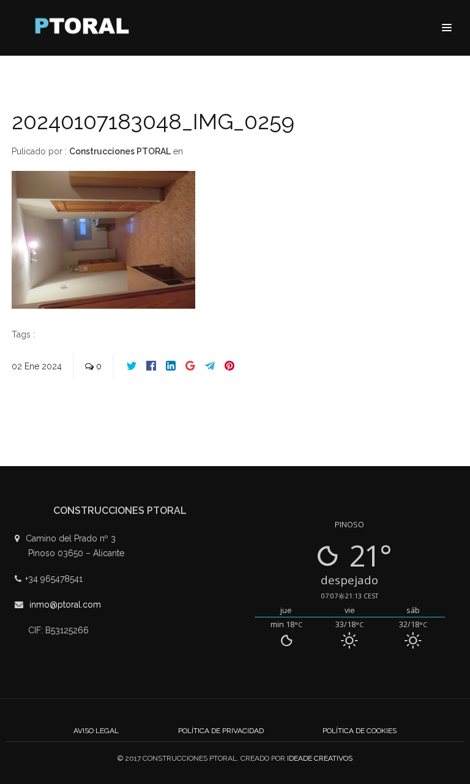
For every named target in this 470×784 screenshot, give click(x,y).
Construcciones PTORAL (120, 151)
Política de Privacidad (221, 730)
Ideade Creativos (319, 758)
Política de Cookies (360, 730)
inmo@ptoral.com (65, 604)
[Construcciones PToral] (85, 28)
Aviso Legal (96, 730)
